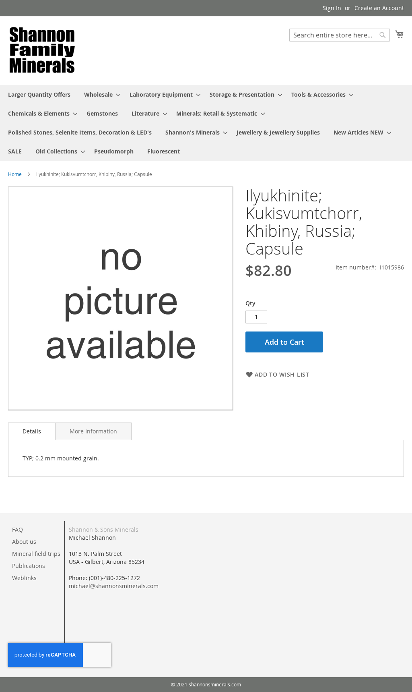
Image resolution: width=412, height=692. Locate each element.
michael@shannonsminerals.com (114, 586)
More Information (93, 431)
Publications (28, 566)
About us (24, 541)
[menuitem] (39, 94)
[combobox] (339, 35)
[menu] (206, 123)
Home (15, 174)
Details (32, 431)
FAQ (17, 529)
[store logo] (42, 50)
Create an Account (379, 8)
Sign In (332, 8)
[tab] (32, 431)
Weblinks (24, 578)
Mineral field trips (36, 553)
